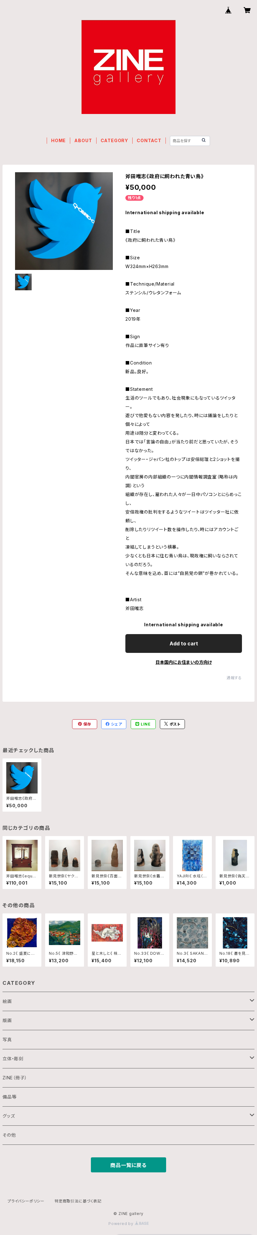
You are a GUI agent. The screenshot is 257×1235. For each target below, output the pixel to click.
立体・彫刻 (13, 1058)
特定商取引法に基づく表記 (78, 1201)
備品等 (9, 1096)
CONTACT (149, 140)
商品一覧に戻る (128, 1165)
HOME (58, 140)
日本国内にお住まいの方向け (183, 662)
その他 (9, 1135)
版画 (7, 1020)
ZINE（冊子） (15, 1077)
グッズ (9, 1116)
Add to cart (184, 643)
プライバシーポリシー (26, 1201)
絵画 (7, 1001)
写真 (7, 1039)
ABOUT (83, 140)
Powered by (121, 1223)
